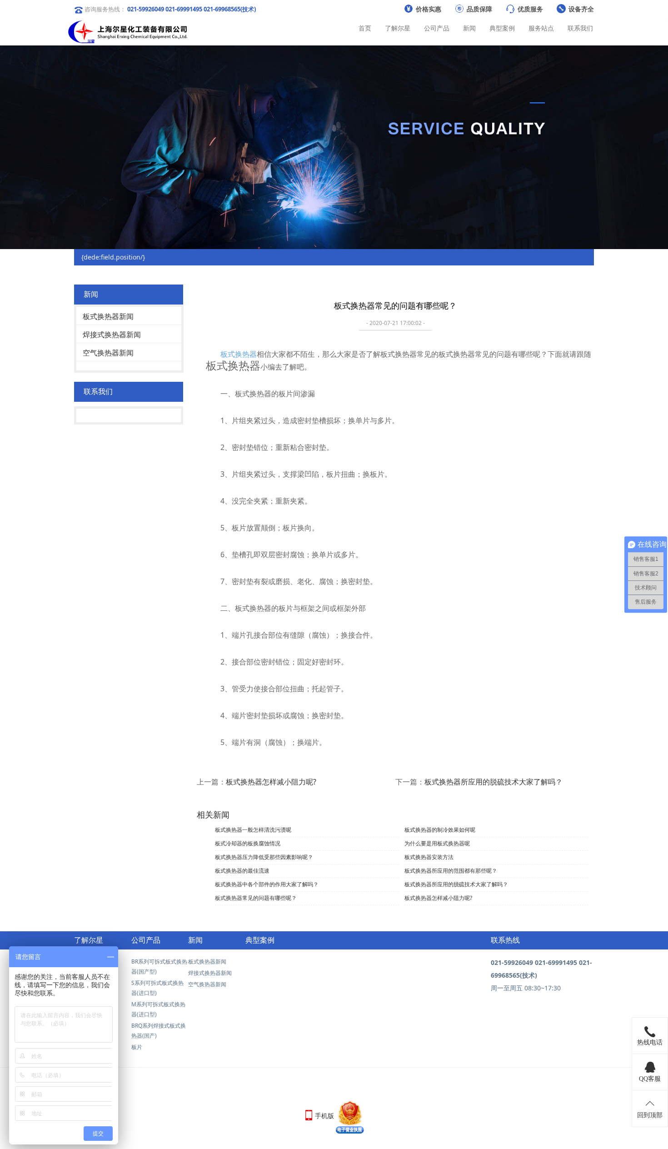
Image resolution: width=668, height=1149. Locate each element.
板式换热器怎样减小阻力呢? (271, 782)
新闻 (469, 28)
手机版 (324, 1115)
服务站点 (541, 28)
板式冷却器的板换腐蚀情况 (247, 843)
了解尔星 (397, 28)
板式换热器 (238, 354)
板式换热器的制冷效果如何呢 (439, 830)
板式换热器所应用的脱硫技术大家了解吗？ (493, 782)
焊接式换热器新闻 (112, 335)
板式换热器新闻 (108, 316)
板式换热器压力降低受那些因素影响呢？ (264, 857)
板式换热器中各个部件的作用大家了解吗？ (267, 884)
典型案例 (502, 28)
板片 (136, 1047)
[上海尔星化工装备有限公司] (127, 29)
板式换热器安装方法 (429, 857)
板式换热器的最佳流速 (242, 870)
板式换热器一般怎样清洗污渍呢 (253, 830)
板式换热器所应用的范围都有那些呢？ (450, 870)
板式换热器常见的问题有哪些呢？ (256, 898)
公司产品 (436, 28)
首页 (365, 28)
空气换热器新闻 (108, 353)
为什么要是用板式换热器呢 (437, 843)
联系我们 (580, 28)
